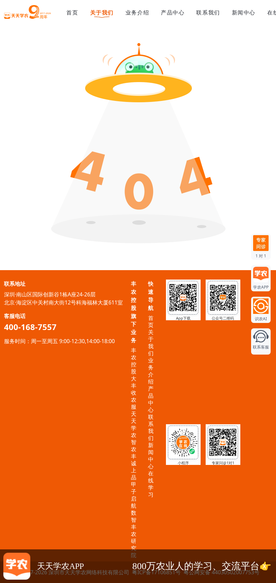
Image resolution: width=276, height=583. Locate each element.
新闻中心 (243, 12)
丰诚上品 (133, 466)
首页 (72, 12)
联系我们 (208, 12)
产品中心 (172, 12)
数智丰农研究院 (133, 534)
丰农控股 (133, 361)
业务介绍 (137, 12)
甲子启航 (133, 495)
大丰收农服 (133, 392)
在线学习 (150, 484)
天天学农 (133, 424)
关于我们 (102, 12)
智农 (133, 445)
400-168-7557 (30, 326)
